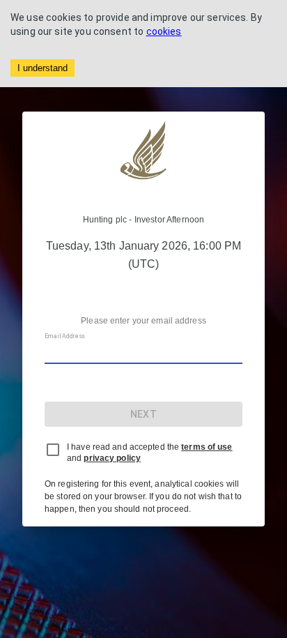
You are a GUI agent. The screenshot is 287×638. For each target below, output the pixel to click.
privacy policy (112, 458)
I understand (42, 68)
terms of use (206, 447)
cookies (164, 31)
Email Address (65, 337)
